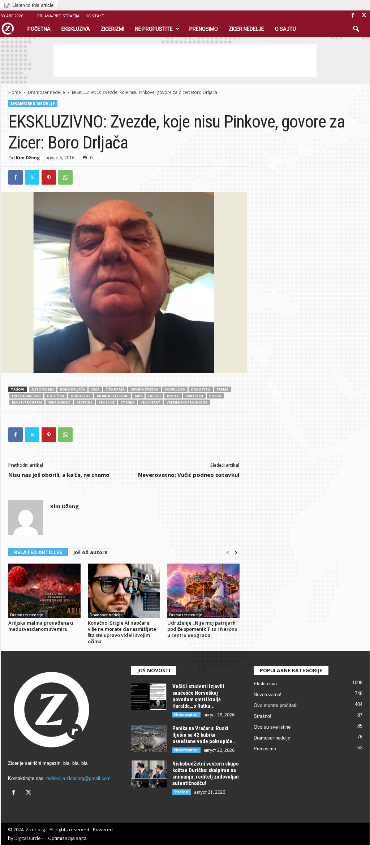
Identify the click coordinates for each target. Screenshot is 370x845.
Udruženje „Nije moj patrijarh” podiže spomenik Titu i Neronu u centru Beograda (202, 629)
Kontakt (95, 15)
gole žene (56, 395)
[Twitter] (32, 177)
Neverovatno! (186, 714)
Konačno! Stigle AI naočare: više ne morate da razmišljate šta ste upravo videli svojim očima (122, 632)
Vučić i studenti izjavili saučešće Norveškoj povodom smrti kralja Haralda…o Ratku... (198, 696)
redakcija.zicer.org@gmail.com (78, 778)
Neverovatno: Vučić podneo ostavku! (188, 474)
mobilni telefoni (113, 395)
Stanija (127, 402)
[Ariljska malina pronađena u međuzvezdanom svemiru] (44, 591)
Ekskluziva (75, 29)
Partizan (194, 395)
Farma (222, 389)
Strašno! (181, 791)
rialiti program (27, 402)
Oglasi (154, 395)
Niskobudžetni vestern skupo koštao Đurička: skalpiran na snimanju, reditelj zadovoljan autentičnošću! (205, 773)
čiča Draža (115, 389)
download (174, 389)
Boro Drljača (72, 389)
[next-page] (236, 553)
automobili (42, 389)
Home (14, 92)
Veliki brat (150, 402)
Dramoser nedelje (46, 92)
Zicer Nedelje (246, 29)
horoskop (81, 395)
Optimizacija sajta (67, 838)
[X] (364, 15)
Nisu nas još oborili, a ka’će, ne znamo (58, 474)
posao (215, 395)
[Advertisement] (185, 60)
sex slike (107, 402)
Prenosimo (203, 29)
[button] (356, 29)
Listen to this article (32, 5)
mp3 (138, 395)
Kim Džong (28, 158)
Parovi (173, 395)
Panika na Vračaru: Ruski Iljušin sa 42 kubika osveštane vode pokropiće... (204, 735)
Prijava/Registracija (58, 15)
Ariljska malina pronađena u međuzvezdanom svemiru (40, 626)
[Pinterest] (49, 177)
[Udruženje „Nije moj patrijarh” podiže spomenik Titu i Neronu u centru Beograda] (203, 591)
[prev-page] (227, 553)
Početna (39, 29)
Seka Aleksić (59, 402)
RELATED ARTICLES (38, 552)
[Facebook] (353, 15)
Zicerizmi (112, 29)
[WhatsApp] (65, 177)
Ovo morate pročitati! (276, 705)
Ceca (95, 389)
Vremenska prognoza (187, 402)
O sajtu (285, 29)
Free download (26, 395)
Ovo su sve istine (272, 727)
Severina (84, 402)
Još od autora (90, 552)
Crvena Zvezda (144, 389)
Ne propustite (154, 29)
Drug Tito (201, 389)
